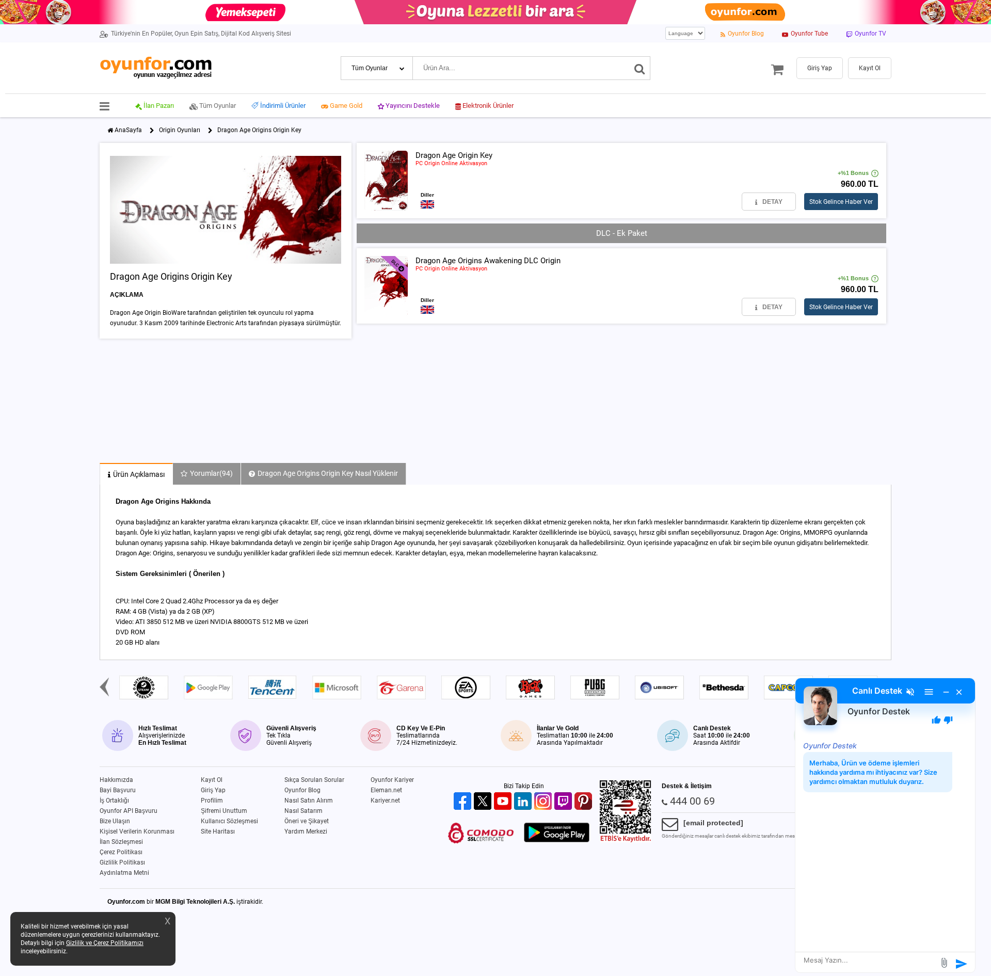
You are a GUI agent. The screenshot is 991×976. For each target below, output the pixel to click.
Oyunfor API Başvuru (128, 810)
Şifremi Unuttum (224, 810)
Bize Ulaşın (115, 821)
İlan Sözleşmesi (121, 841)
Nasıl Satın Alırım (308, 800)
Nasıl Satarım (303, 810)
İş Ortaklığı (114, 800)
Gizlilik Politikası (122, 862)
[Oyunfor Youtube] (504, 801)
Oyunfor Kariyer (392, 779)
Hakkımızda (116, 779)
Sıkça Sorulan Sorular (314, 779)
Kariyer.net (385, 800)
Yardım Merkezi (305, 831)
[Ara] (639, 68)
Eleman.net (386, 790)
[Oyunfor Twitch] (564, 801)
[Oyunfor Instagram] (544, 801)
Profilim (212, 800)
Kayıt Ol (211, 779)
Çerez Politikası (121, 852)
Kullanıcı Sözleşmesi (229, 821)
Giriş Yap (213, 790)
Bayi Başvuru (118, 790)
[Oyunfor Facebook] (464, 801)
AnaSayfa (128, 130)
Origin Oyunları (179, 130)
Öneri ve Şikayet (306, 821)
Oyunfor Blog (302, 790)
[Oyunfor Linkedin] (524, 801)
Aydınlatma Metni (124, 872)
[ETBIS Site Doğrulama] (625, 840)
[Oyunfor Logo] (156, 68)
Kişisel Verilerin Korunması (137, 831)
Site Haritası (218, 831)
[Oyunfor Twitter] (484, 801)
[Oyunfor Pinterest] (584, 801)
